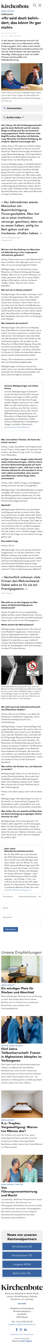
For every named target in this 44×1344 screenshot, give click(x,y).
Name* (5, 908)
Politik (4, 1046)
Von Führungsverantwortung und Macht (19, 1191)
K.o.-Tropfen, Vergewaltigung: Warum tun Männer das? (19, 1127)
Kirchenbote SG (22, 1246)
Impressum (29, 1334)
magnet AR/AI (22, 1264)
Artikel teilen (14, 117)
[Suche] (34, 5)
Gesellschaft (8, 11)
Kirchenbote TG (22, 1255)
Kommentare (14, 108)
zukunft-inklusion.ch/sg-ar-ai (17, 890)
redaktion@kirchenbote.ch (22, 1324)
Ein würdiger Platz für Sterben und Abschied (17, 990)
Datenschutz (16, 1334)
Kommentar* (8, 917)
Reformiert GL (22, 1273)
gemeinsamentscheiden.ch (16, 427)
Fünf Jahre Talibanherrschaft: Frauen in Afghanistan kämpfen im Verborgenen (21, 1055)
